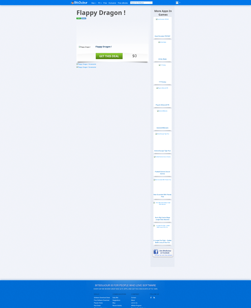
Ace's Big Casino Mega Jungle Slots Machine (162, 218)
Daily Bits (115, 297)
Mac (93, 3)
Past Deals (97, 305)
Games (83, 18)
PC (99, 3)
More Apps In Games (163, 12)
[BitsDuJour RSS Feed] (154, 297)
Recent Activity (117, 305)
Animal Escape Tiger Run (162, 151)
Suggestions (116, 300)
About (133, 300)
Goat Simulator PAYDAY (162, 36)
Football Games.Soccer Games (162, 173)
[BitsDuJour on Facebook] (151, 297)
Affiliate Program (136, 305)
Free (105, 3)
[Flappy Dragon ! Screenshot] (86, 64)
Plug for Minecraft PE (162, 105)
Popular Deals (98, 303)
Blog (114, 303)
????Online (162, 82)
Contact (133, 297)
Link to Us (134, 303)
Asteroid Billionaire (162, 128)
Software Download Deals (102, 297)
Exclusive (112, 3)
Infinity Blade (162, 59)
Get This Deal (109, 56)
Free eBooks (123, 3)
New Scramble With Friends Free (162, 195)
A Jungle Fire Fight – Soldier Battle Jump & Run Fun (162, 241)
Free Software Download (101, 300)
